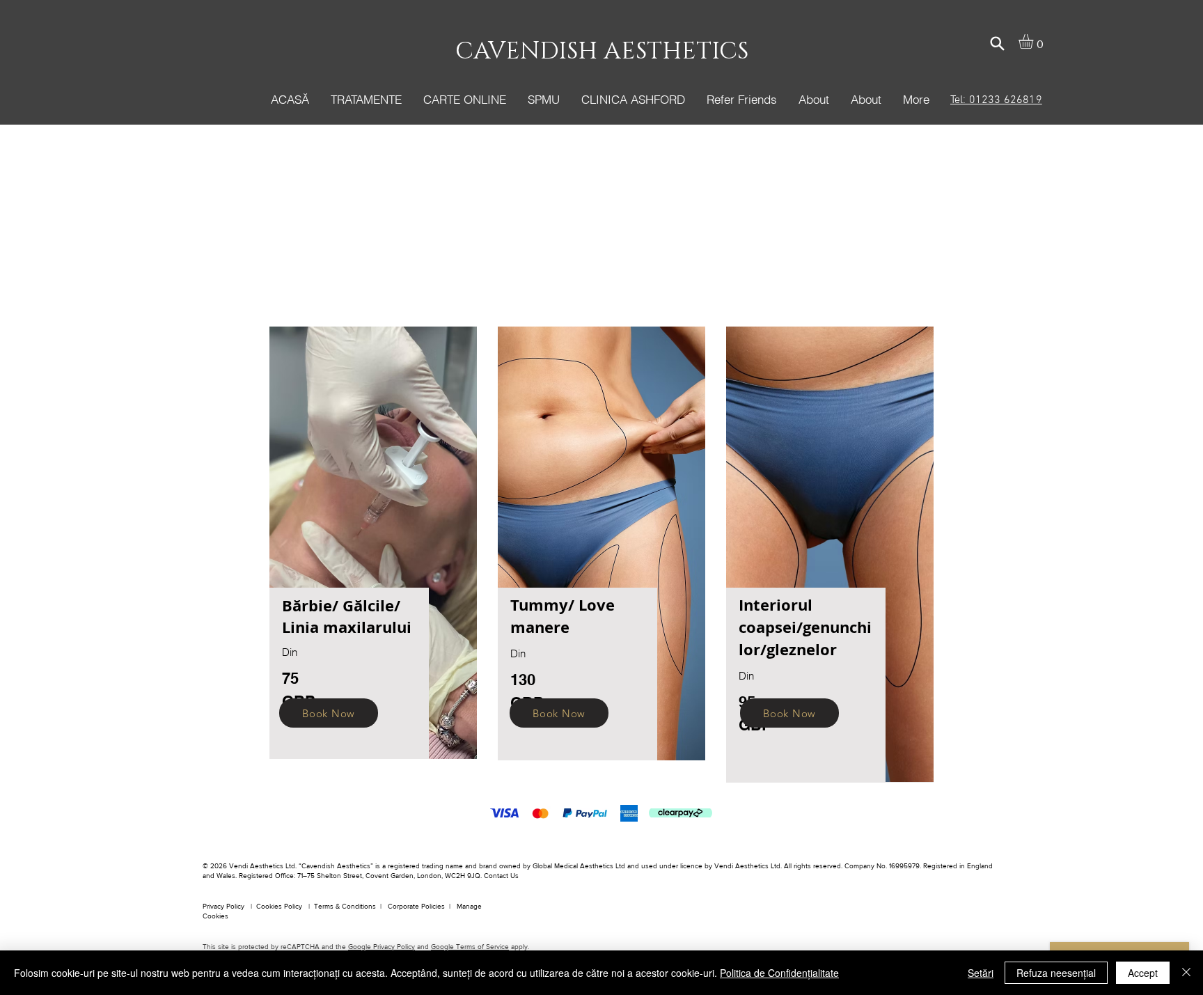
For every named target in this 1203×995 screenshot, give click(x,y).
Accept (1143, 973)
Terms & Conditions (345, 906)
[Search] (997, 43)
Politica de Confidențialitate (779, 973)
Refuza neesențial (1056, 973)
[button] (366, 99)
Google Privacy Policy (381, 946)
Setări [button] (980, 973)
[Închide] (1186, 973)
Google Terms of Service (470, 946)
